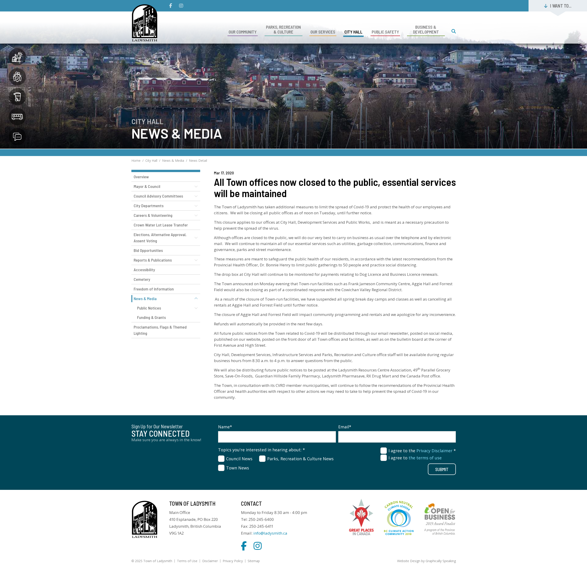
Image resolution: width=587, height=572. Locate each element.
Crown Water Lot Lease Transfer (161, 224)
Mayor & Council (147, 186)
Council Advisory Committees (158, 195)
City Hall (353, 31)
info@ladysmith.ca (270, 533)
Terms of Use (187, 561)
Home (136, 160)
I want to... (560, 5)
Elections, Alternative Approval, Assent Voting (160, 237)
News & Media (173, 160)
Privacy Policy (233, 561)
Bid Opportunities (148, 250)
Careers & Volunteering (153, 215)
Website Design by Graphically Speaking (426, 561)
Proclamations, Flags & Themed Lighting (160, 330)
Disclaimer (210, 561)
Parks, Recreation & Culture (283, 29)
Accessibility (144, 269)
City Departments (148, 205)
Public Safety (385, 31)
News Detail (198, 160)
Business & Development (426, 29)
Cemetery (142, 279)
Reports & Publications (153, 259)
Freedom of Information (154, 288)
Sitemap (254, 561)
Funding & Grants (151, 317)
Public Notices (149, 307)
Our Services (322, 31)
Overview (141, 176)
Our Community (243, 31)
